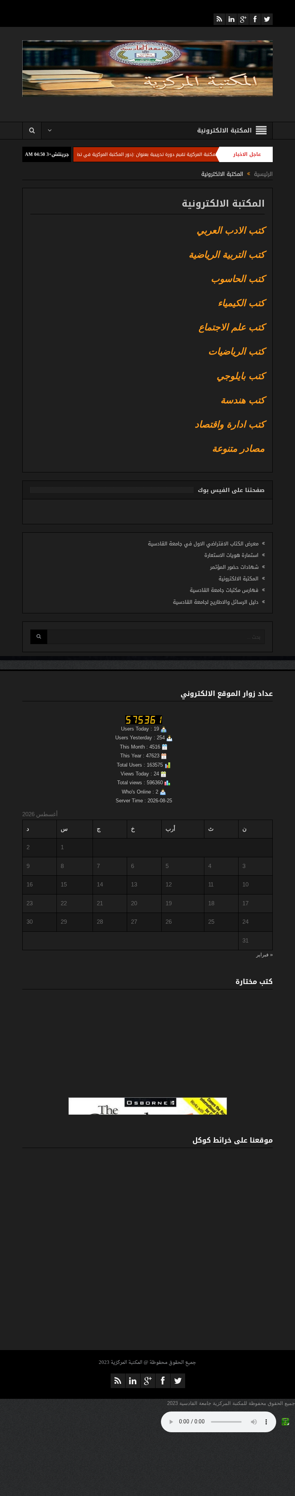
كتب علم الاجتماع (232, 327)
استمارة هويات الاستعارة (231, 555)
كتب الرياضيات (236, 351)
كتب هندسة (242, 400)
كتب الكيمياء (241, 303)
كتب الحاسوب (238, 278)
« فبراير (264, 955)
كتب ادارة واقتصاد (230, 424)
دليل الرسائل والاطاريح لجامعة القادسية (216, 602)
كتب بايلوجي (241, 376)
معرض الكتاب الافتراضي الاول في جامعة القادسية (203, 543)
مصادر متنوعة (238, 448)
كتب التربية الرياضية (227, 254)
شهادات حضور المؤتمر (234, 567)
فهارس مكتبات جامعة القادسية (224, 590)
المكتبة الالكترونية (239, 578)
